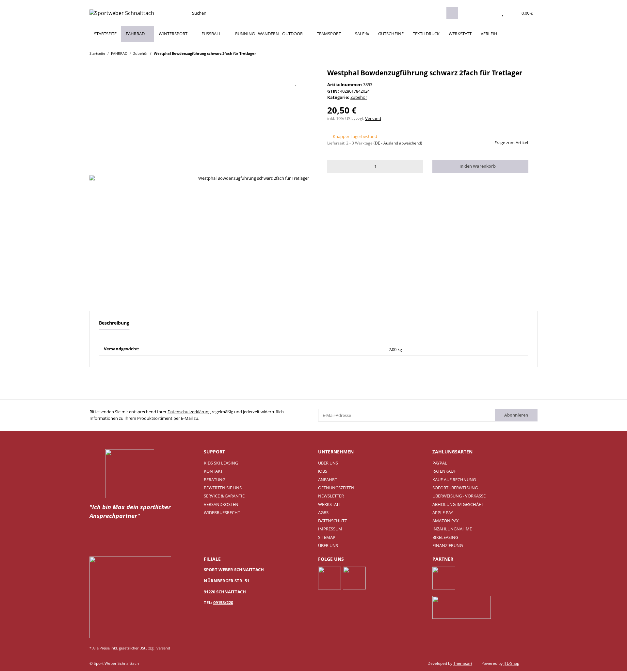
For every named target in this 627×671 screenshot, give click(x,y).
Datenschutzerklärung (189, 412)
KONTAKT (213, 471)
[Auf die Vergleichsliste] (279, 83)
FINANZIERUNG (447, 545)
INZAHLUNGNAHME (452, 529)
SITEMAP (326, 537)
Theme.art (462, 663)
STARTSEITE (105, 34)
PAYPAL (439, 463)
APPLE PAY (442, 512)
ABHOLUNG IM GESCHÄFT (457, 504)
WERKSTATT (460, 34)
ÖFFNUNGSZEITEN (336, 488)
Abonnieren (516, 415)
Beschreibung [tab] (114, 323)
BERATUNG (214, 479)
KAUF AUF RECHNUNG (454, 479)
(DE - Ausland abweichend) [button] (398, 143)
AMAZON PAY (445, 521)
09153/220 (223, 602)
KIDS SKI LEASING (221, 463)
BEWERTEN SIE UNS (223, 488)
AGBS (323, 512)
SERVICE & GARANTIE (224, 496)
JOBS (322, 471)
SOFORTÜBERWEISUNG (455, 488)
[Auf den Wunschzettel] (296, 83)
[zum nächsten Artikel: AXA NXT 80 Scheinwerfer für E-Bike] (531, 53)
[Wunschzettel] (502, 13)
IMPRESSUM (330, 529)
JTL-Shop (511, 663)
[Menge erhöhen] (417, 166)
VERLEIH (489, 34)
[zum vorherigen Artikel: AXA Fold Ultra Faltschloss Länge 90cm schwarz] (519, 53)
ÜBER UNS (328, 463)
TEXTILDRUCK (426, 34)
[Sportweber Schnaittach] (121, 13)
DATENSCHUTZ (332, 521)
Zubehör (358, 97)
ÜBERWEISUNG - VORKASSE (459, 496)
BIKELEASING (445, 537)
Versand (373, 118)
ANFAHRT (327, 479)
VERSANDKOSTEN (221, 504)
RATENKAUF (444, 471)
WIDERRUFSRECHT (222, 512)
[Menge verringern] (333, 166)
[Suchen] (452, 13)
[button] (490, 13)
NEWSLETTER (331, 496)
